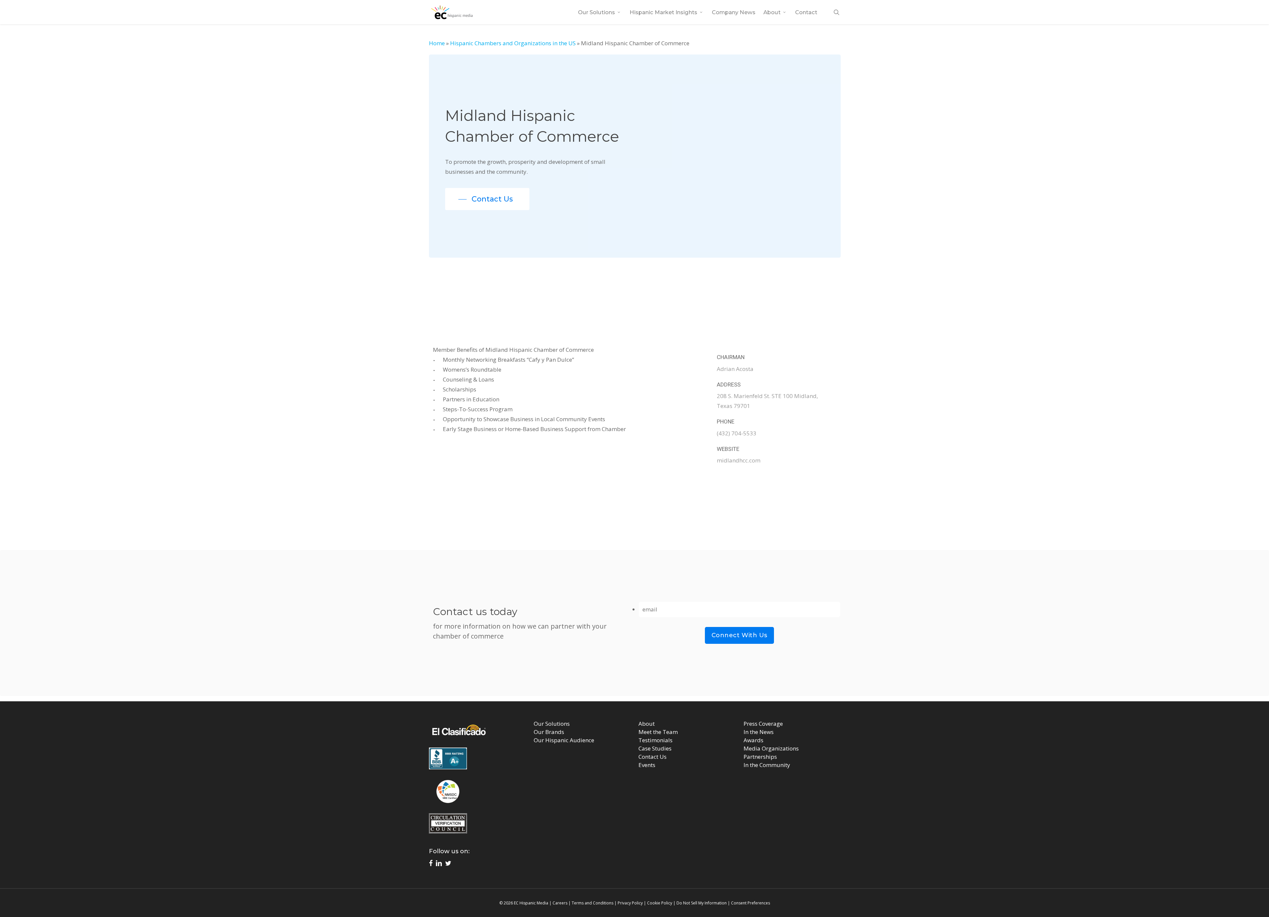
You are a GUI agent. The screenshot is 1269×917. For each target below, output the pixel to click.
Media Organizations (771, 748)
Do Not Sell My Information (701, 903)
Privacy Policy (630, 903)
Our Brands (549, 732)
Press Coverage (763, 723)
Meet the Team (658, 732)
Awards (753, 740)
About (646, 723)
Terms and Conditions (592, 903)
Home (437, 43)
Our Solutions (552, 723)
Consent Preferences (750, 903)
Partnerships (760, 756)
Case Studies (655, 748)
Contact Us (652, 756)
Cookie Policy (659, 903)
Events (646, 765)
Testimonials (655, 740)
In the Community (767, 765)
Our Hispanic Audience (564, 740)
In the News (759, 732)
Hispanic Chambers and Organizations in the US (513, 43)
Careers (560, 903)
